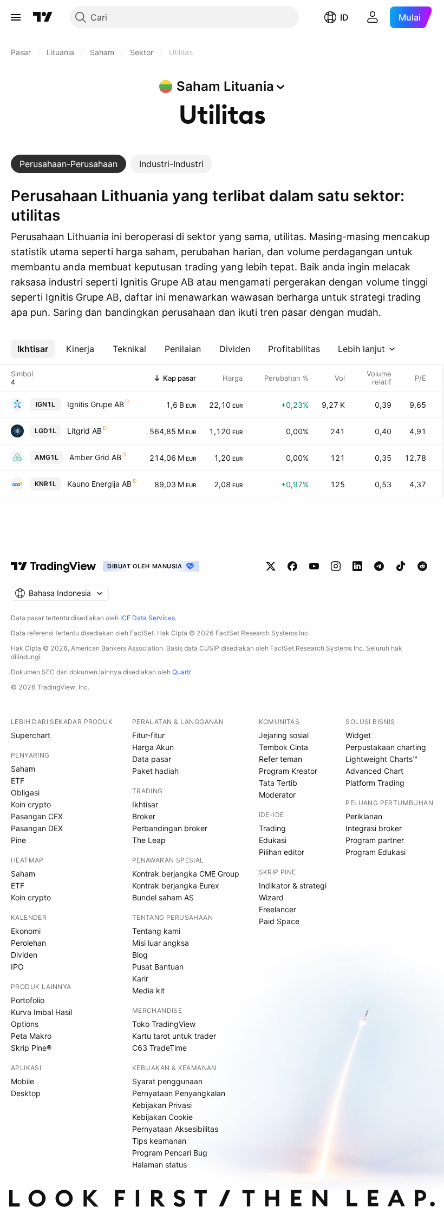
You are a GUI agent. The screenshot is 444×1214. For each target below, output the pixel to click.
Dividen (24, 954)
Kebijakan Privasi (162, 1105)
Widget (358, 735)
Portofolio (27, 1000)
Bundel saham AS (163, 897)
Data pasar (151, 759)
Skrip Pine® (31, 1047)
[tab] (68, 164)
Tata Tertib (278, 782)
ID (344, 17)
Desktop (26, 1093)
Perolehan (28, 942)
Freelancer (277, 909)
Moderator (277, 794)
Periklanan (363, 816)
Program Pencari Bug (169, 1152)
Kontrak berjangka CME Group (185, 873)
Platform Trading (374, 782)
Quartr (181, 672)
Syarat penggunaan (167, 1081)
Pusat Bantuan (158, 966)
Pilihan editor (281, 852)
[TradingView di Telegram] (379, 566)
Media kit (148, 990)
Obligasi (25, 792)
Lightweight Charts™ (381, 759)
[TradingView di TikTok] (400, 566)
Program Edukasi (375, 852)
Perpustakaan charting (385, 747)
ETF (17, 780)
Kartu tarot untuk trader (174, 1035)
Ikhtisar (145, 804)
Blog (140, 954)
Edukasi (272, 840)
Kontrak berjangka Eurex (175, 885)
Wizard (271, 897)
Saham (23, 768)
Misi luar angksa (160, 942)
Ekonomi (26, 931)
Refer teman (280, 759)
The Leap (149, 840)
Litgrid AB (84, 430)
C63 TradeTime (159, 1047)
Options (24, 1024)
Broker (143, 816)
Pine (18, 840)
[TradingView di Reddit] (422, 566)
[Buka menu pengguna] (372, 17)
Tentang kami (156, 931)
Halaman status (159, 1164)
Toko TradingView (163, 1024)
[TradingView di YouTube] (314, 566)
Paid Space (279, 921)
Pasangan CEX (37, 816)
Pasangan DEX (37, 828)
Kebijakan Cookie (162, 1117)
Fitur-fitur (148, 735)
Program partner (374, 840)
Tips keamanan (159, 1140)
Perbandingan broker (169, 828)
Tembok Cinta (283, 747)
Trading (272, 828)
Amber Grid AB (95, 457)
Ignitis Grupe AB (95, 404)
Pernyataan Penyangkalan (178, 1093)
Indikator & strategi (293, 885)
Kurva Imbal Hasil (41, 1012)
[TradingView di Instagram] (335, 566)
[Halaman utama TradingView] (43, 17)
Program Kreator (288, 770)
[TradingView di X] (270, 566)
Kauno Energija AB (99, 483)
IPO (17, 966)
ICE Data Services (147, 618)
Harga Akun (153, 747)
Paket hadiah (155, 770)
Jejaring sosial (284, 735)
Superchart (30, 735)
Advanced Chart (374, 770)
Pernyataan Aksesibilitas (175, 1128)
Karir (140, 978)
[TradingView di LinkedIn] (357, 566)
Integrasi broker (373, 828)
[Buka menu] (16, 17)
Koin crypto (31, 804)
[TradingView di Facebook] (292, 566)
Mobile (22, 1081)
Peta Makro (31, 1035)
